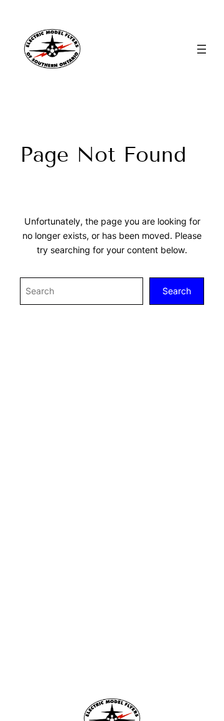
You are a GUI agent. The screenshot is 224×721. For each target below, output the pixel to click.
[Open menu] (201, 49)
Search (176, 291)
